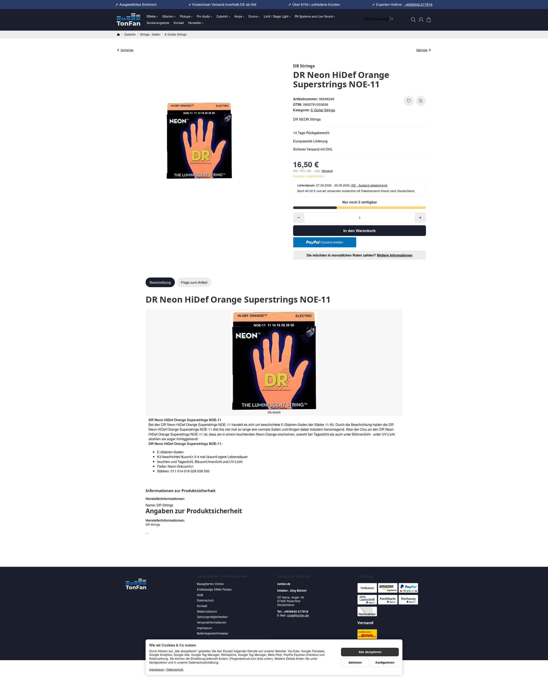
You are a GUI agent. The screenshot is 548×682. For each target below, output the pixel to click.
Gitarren (167, 16)
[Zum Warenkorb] (428, 19)
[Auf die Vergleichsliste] (421, 101)
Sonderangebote (158, 23)
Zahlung (365, 576)
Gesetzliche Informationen (222, 576)
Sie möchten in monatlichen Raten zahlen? (359, 255)
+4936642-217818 (418, 4)
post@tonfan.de (298, 615)
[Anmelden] (421, 19)
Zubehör (222, 16)
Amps (238, 16)
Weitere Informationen (394, 255)
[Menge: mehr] (420, 217)
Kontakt (179, 23)
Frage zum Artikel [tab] (194, 282)
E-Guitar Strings (323, 109)
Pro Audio (203, 16)
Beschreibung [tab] (160, 282)
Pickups (185, 16)
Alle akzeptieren (370, 652)
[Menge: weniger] (298, 217)
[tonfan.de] (136, 584)
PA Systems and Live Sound (314, 16)
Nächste (421, 50)
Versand (327, 171)
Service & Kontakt (294, 576)
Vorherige (127, 50)
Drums (253, 16)
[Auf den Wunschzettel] (409, 101)
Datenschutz (175, 669)
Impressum (156, 669)
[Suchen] (413, 19)
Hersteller (194, 23)
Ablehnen (355, 662)
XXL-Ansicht (274, 412)
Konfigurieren (384, 662)
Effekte (151, 16)
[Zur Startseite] (128, 19)
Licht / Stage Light (276, 16)
